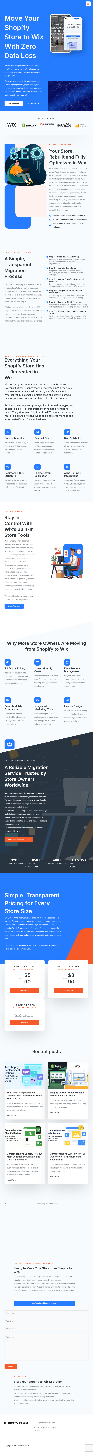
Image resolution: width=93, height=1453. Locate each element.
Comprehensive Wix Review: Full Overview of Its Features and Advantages (68, 1156)
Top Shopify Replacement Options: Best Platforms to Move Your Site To (24, 1095)
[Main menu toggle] (88, 4)
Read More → (12, 1115)
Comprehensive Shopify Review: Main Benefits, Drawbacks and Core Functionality (25, 1156)
